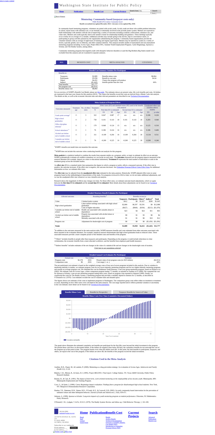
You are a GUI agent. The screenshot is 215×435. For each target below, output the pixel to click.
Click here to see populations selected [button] (107, 248)
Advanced (151, 417)
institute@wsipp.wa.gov (67, 413)
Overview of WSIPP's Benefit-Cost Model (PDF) (115, 423)
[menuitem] (61, 11)
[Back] (58, 19)
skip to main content (7, 1)
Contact (82, 421)
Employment (84, 422)
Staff (81, 419)
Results (108, 417)
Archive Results (111, 419)
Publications (152, 419)
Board (82, 417)
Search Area (134, 11)
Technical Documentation (140, 96)
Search (154, 11)
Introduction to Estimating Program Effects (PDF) (114, 427)
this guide (100, 92)
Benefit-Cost (152, 421)
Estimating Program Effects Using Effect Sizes (133, 167)
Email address (59, 427)
